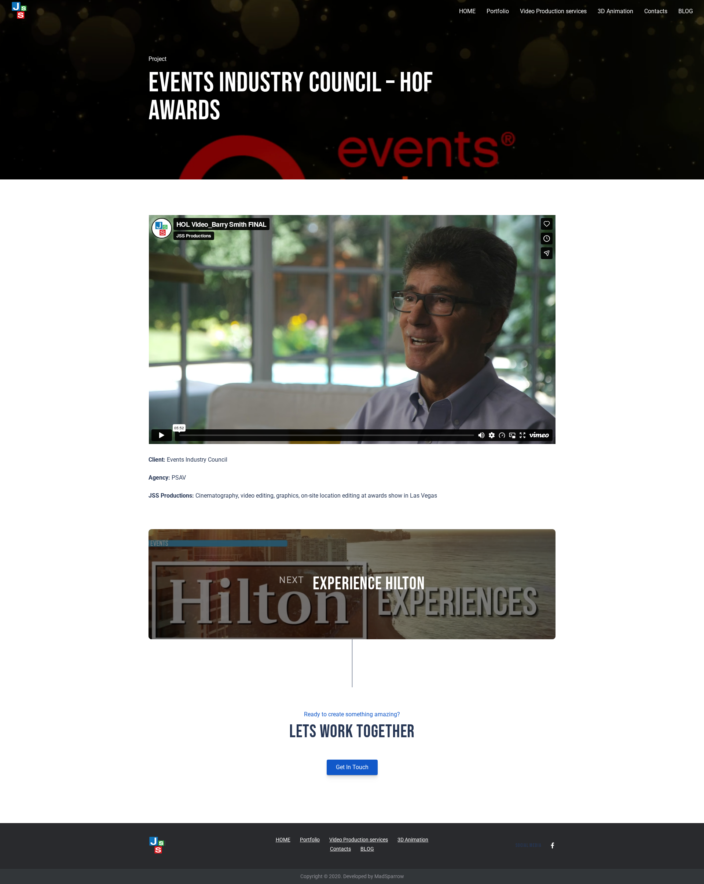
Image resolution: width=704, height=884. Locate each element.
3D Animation (615, 11)
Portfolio (498, 11)
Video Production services (553, 11)
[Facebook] (553, 845)
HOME (467, 11)
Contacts (655, 11)
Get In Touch (352, 767)
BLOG (685, 11)
